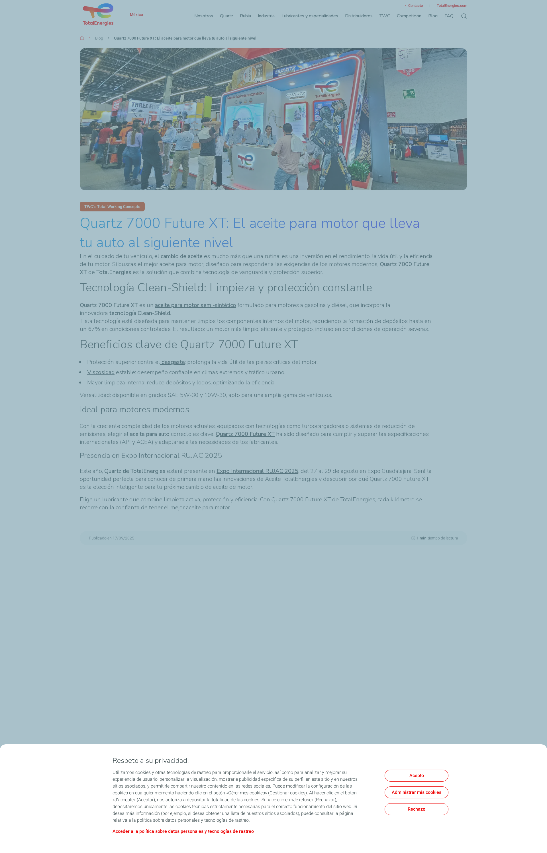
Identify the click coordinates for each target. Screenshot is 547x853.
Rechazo (416, 809)
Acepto (416, 775)
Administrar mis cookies (416, 792)
